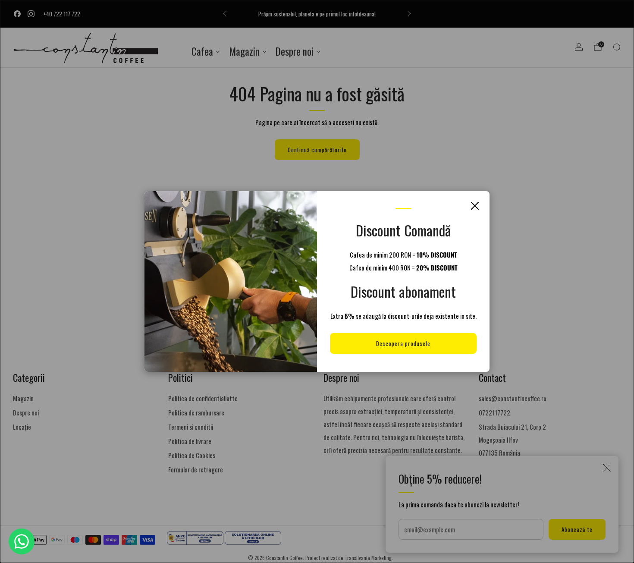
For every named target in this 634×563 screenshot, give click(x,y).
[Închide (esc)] (474, 205)
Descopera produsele (403, 343)
